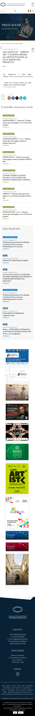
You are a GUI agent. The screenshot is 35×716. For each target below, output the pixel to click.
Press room (8, 43)
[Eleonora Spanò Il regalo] (5, 35)
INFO (20, 712)
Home (2, 43)
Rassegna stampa (18, 43)
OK (15, 712)
